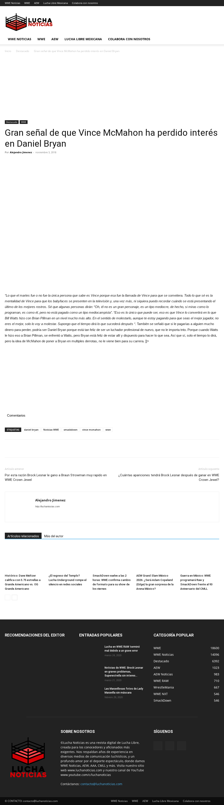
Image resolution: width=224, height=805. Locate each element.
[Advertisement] (112, 87)
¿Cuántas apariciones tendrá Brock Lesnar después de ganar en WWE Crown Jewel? (168, 477)
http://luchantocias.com (47, 506)
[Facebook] (9, 162)
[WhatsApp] (39, 162)
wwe (108, 429)
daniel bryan (31, 429)
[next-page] (14, 597)
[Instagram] (169, 745)
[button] (214, 39)
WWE (27, 3)
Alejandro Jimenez (21, 152)
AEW (36, 3)
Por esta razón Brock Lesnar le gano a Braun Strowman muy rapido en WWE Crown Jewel (56, 477)
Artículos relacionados (23, 536)
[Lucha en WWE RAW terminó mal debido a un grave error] (90, 652)
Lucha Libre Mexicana (55, 3)
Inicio (8, 51)
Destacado (22, 51)
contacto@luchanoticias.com (101, 784)
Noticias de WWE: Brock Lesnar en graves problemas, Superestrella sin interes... (124, 671)
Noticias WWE (51, 429)
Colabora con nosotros (85, 3)
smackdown (70, 429)
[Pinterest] (29, 162)
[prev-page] (7, 597)
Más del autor (53, 536)
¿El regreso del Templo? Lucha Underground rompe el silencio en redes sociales (67, 580)
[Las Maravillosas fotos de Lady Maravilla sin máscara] (90, 694)
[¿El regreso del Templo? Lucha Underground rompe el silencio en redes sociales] (68, 558)
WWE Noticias (12, 3)
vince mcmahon (91, 429)
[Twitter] (19, 162)
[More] (49, 162)
